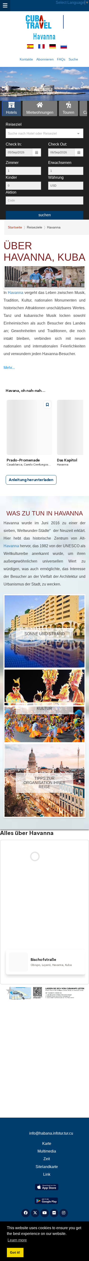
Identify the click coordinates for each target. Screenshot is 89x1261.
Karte (46, 1144)
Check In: (14, 144)
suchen (44, 215)
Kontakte (26, 59)
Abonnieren (45, 59)
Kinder (11, 177)
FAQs (61, 59)
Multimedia (46, 1151)
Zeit (46, 1159)
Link (46, 1174)
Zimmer (12, 163)
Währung (56, 177)
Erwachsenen (59, 163)
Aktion (11, 192)
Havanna (44, 36)
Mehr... (9, 368)
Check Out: (57, 144)
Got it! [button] (15, 1252)
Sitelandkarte (47, 1167)
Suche (73, 59)
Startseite (15, 227)
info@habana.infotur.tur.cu (51, 1133)
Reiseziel (14, 124)
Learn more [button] (17, 1240)
